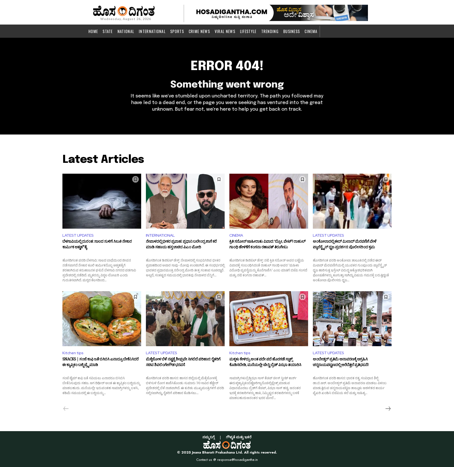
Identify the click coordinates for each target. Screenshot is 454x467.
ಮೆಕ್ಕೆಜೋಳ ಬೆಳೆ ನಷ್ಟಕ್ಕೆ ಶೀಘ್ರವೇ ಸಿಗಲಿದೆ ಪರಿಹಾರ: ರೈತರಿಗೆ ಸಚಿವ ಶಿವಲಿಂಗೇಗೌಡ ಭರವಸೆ (183, 362)
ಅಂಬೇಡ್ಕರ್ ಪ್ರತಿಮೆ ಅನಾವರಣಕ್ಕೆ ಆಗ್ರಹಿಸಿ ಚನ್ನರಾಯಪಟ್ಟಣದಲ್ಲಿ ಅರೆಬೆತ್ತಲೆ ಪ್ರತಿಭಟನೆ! (340, 362)
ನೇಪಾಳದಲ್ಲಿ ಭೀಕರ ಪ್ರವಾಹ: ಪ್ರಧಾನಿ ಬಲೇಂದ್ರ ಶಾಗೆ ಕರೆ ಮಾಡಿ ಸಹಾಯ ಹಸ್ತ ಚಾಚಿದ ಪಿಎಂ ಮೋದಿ (181, 245)
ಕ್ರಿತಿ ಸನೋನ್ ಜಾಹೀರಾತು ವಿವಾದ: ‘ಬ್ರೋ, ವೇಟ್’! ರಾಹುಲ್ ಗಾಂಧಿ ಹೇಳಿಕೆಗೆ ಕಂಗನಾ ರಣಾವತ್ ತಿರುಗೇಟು (267, 245)
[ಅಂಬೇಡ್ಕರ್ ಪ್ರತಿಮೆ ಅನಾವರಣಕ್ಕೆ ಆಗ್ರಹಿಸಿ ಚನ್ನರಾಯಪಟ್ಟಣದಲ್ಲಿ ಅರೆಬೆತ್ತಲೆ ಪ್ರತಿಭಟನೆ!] (352, 318)
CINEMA (236, 235)
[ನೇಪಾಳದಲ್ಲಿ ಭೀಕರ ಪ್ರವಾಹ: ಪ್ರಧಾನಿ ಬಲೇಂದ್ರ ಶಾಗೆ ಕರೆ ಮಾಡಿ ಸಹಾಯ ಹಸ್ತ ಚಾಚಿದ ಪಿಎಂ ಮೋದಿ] (185, 201)
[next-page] (388, 408)
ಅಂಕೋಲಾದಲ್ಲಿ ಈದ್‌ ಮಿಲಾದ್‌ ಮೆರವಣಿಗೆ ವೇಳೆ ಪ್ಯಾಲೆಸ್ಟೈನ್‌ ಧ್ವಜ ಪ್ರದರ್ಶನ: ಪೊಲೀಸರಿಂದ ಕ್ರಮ (344, 245)
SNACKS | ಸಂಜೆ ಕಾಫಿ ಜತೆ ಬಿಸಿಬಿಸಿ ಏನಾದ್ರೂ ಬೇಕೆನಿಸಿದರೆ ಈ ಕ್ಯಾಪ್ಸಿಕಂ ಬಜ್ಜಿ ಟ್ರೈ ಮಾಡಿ (100, 362)
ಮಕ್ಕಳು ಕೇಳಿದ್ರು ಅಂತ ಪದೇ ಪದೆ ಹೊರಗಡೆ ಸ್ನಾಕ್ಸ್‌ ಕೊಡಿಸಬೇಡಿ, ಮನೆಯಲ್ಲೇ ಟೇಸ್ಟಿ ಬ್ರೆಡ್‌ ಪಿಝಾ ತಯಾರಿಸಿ (265, 362)
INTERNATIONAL (160, 235)
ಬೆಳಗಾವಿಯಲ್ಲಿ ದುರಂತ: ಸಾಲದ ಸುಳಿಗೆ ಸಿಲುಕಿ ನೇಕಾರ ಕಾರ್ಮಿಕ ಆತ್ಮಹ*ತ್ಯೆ (97, 245)
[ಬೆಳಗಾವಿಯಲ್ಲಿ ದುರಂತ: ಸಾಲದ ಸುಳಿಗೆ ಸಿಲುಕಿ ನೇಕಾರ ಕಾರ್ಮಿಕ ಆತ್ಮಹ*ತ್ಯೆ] (101, 201)
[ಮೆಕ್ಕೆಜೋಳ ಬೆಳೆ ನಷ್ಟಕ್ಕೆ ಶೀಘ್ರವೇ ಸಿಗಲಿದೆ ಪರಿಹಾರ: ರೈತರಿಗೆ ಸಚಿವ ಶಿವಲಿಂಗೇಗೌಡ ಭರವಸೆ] (185, 318)
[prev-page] (66, 408)
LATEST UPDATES (78, 235)
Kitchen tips (72, 352)
